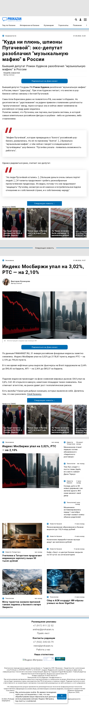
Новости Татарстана (71, 443)
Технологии (71, 463)
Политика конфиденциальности (68, 699)
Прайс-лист (43, 633)
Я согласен (62, 696)
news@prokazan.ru (43, 645)
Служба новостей (11, 73)
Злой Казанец (34, 394)
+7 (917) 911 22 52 (43, 625)
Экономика (9, 260)
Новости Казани (70, 482)
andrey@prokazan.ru (43, 629)
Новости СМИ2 (9, 207)
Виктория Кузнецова (20, 281)
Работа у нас (43, 649)
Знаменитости (10, 36)
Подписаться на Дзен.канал (44, 81)
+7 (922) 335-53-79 (43, 642)
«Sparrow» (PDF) (73, 692)
